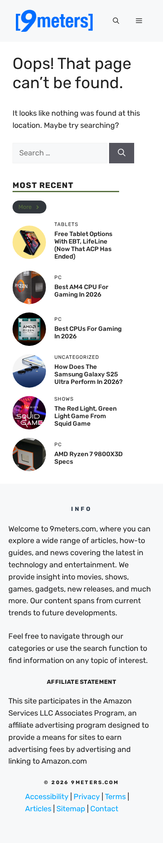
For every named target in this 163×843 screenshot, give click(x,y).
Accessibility (47, 796)
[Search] (121, 153)
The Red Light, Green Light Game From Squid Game (85, 416)
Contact (104, 808)
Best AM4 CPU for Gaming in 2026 (81, 290)
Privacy (87, 796)
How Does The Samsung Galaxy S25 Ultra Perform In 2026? (88, 374)
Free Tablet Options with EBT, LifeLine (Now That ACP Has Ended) (83, 245)
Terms (115, 796)
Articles (38, 808)
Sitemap (70, 808)
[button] (115, 20)
